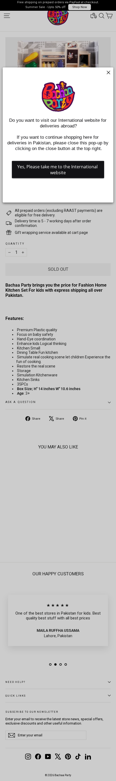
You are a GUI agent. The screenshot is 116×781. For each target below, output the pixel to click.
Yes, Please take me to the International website (58, 169)
